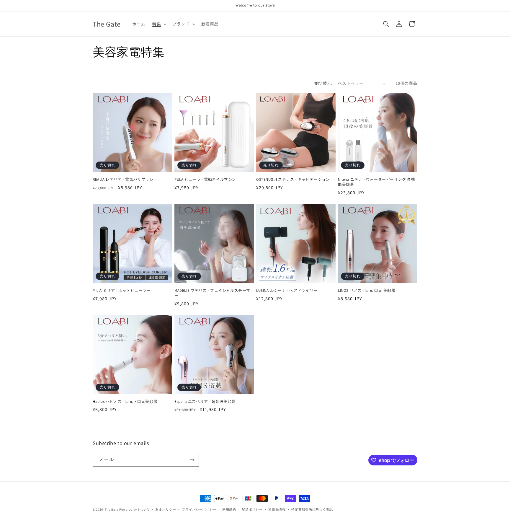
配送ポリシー (252, 509)
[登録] (192, 460)
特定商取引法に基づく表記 (312, 509)
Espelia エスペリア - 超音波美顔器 (205, 401)
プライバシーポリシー (199, 509)
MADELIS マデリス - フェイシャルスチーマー (212, 293)
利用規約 (229, 509)
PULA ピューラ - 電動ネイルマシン (205, 179)
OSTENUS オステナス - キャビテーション (293, 179)
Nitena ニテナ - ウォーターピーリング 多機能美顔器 (376, 182)
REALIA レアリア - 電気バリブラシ (123, 179)
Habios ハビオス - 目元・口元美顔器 (125, 401)
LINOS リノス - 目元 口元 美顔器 (366, 290)
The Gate (112, 509)
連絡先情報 (277, 509)
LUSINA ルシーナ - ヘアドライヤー (287, 290)
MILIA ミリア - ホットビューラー (122, 290)
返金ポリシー (165, 509)
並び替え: (323, 83)
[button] (159, 24)
